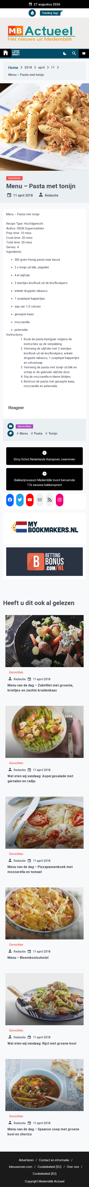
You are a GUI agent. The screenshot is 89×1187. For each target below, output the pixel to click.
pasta (38, 433)
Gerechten (14, 178)
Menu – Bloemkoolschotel (27, 958)
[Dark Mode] (64, 53)
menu (24, 433)
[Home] (5, 53)
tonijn (52, 433)
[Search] (74, 53)
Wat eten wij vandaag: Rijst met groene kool (41, 1043)
